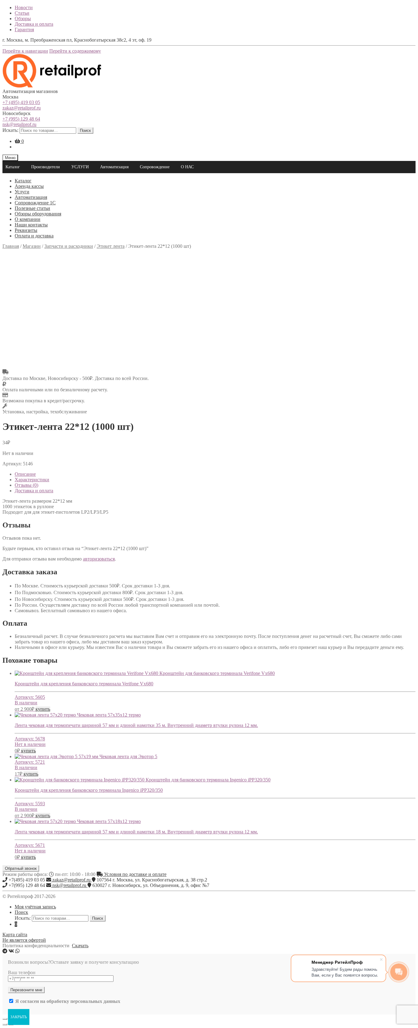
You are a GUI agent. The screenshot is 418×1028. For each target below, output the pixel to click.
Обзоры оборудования (38, 213)
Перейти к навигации (25, 51)
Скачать (80, 945)
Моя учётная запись (35, 906)
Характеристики (32, 479)
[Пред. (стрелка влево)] (4, 1024)
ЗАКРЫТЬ (18, 1017)
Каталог (13, 167)
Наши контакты (31, 224)
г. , (152, 879)
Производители (45, 167)
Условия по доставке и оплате (134, 874)
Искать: (10, 130)
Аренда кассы (29, 186)
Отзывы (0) (26, 485)
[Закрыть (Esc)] (4, 1019)
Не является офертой (24, 940)
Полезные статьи (32, 208)
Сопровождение (155, 167)
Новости (24, 7)
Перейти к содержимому (75, 51)
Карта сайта (14, 934)
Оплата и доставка (34, 235)
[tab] (215, 474)
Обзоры (23, 18)
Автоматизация (114, 167)
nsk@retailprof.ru (19, 124)
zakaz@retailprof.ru (21, 107)
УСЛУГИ (80, 167)
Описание (25, 474)
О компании (27, 219)
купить (42, 709)
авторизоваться (99, 558)
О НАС (187, 167)
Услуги (22, 191)
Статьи (22, 13)
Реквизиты (26, 230)
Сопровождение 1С (35, 202)
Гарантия (24, 29)
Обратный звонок (21, 868)
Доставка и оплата (34, 24)
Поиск (85, 130)
